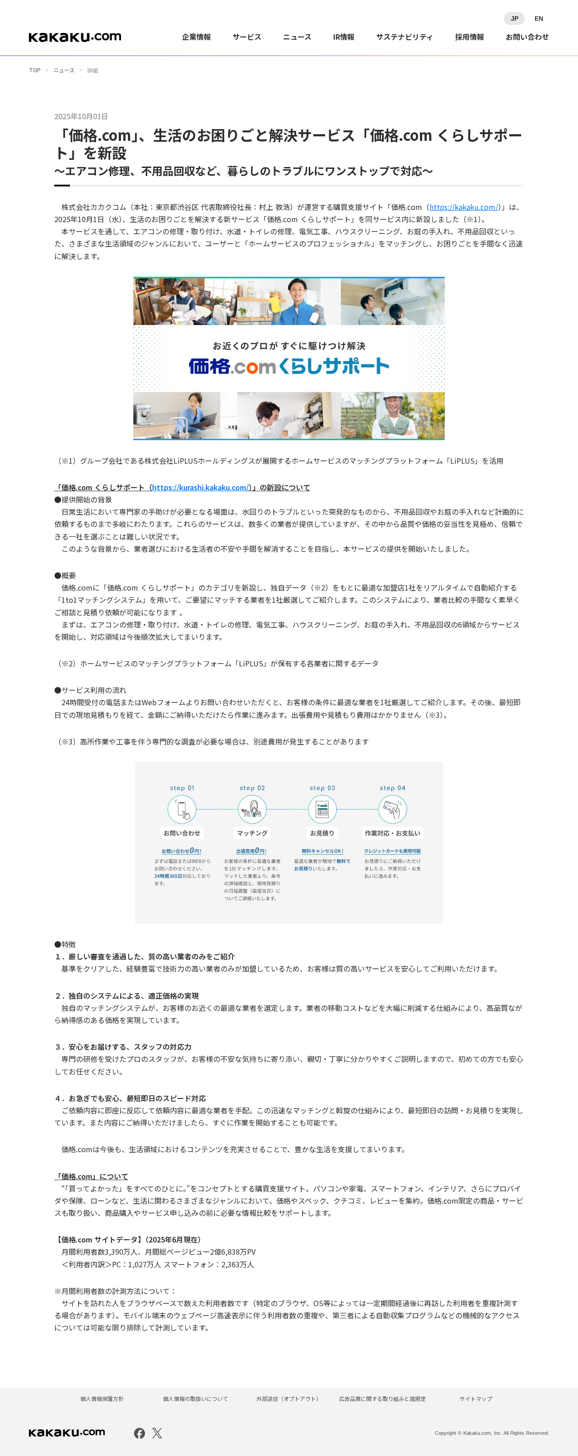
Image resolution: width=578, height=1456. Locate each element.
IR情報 (343, 36)
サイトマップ (476, 1398)
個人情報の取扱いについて (195, 1398)
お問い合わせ (527, 36)
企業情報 (196, 36)
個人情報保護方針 (102, 1398)
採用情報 (469, 36)
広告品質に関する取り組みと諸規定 (382, 1398)
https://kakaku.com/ (463, 206)
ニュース (297, 36)
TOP (35, 70)
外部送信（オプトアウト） (289, 1398)
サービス (247, 36)
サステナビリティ (405, 36)
